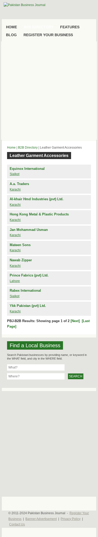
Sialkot (14, 174)
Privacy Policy (70, 519)
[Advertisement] (49, 90)
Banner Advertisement (41, 519)
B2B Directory (28, 147)
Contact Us (17, 524)
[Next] (75, 321)
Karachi (15, 189)
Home (11, 147)
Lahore (15, 281)
